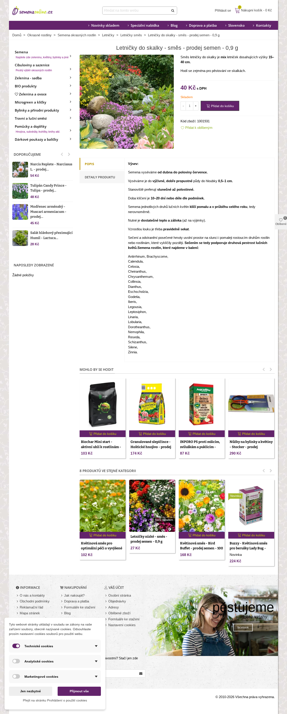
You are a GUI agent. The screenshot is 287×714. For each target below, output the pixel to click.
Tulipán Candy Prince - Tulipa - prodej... (48, 188)
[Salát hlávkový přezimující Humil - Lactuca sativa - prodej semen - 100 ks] (20, 238)
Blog (174, 25)
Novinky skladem (105, 25)
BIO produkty (26, 86)
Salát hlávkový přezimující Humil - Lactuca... (51, 235)
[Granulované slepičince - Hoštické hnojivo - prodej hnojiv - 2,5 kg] (152, 404)
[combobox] (136, 10)
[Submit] (173, 10)
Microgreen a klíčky (30, 102)
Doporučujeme (27, 154)
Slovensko (236, 25)
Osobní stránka (119, 595)
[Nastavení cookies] (106, 625)
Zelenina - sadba (28, 78)
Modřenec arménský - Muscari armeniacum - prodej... (48, 212)
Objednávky (117, 601)
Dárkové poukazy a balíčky (36, 139)
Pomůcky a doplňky (37, 128)
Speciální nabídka (145, 25)
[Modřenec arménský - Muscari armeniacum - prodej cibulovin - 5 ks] (20, 212)
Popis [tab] (89, 164)
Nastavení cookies (122, 625)
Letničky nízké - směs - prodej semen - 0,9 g (148, 539)
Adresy (113, 607)
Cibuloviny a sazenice (33, 67)
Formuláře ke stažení (79, 607)
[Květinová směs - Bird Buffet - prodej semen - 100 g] (202, 506)
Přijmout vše (79, 691)
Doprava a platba (203, 25)
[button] (62, 154)
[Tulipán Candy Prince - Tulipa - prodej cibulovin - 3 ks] (20, 191)
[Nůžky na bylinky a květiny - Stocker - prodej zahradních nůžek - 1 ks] (251, 404)
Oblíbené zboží (119, 613)
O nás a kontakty (32, 595)
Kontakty (263, 25)
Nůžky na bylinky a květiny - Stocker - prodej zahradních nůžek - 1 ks (251, 447)
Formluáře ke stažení (123, 619)
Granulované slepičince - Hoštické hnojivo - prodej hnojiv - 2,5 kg (150, 447)
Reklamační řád (31, 607)
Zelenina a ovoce (33, 94)
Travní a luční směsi (31, 118)
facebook (243, 627)
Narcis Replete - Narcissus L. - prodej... (51, 166)
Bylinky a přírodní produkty (37, 110)
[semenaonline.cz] (39, 10)
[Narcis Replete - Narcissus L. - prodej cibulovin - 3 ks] (20, 169)
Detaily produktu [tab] (100, 177)
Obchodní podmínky (35, 601)
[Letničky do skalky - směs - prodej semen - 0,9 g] (127, 101)
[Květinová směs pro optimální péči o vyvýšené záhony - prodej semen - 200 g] (103, 506)
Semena (42, 54)
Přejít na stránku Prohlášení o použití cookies (55, 700)
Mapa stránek (30, 613)
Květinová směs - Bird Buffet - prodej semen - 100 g (201, 548)
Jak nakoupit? (74, 595)
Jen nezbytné (30, 691)
